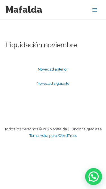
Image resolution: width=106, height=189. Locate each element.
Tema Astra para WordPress (53, 135)
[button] (93, 176)
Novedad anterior (53, 69)
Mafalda (24, 9)
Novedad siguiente (53, 83)
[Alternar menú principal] (94, 9)
